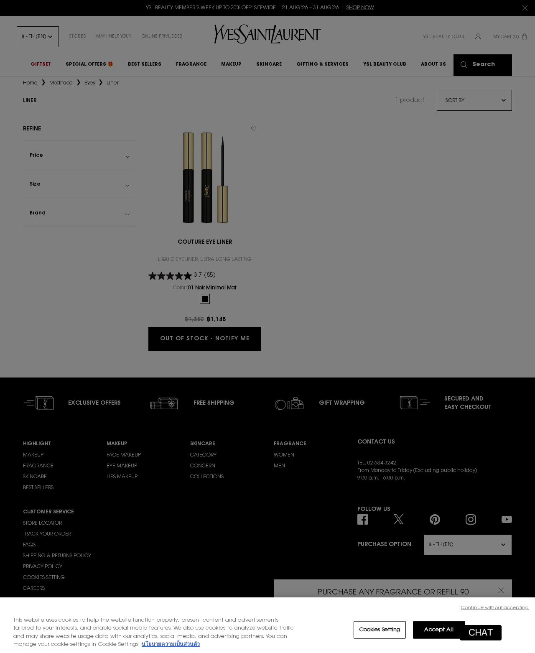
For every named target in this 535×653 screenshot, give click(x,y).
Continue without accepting (495, 608)
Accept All (438, 630)
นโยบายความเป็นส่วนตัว (171, 644)
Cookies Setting (379, 630)
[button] (481, 632)
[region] (267, 625)
